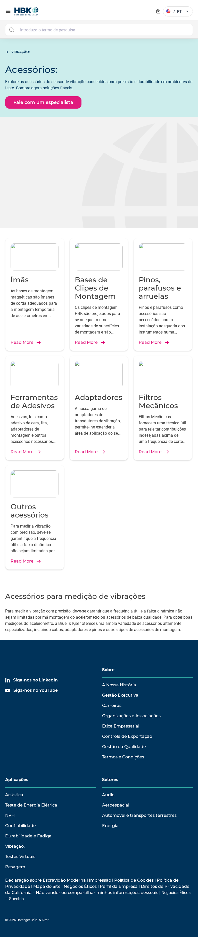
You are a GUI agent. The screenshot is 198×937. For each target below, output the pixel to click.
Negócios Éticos (80, 886)
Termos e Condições (123, 757)
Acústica (14, 794)
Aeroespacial (115, 805)
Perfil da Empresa (119, 886)
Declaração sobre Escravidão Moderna (45, 880)
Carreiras (111, 705)
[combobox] (99, 30)
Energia (110, 825)
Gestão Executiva (120, 695)
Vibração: (15, 846)
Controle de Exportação (127, 736)
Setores (110, 779)
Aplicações (16, 779)
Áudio (108, 794)
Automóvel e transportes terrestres (139, 815)
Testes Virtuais (20, 856)
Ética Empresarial (120, 726)
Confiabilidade (20, 825)
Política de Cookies (134, 880)
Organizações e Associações (131, 715)
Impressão (100, 880)
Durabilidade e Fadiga (28, 836)
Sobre (108, 669)
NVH (10, 815)
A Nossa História (119, 684)
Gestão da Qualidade (124, 746)
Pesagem (15, 866)
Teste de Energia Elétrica (31, 805)
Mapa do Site (47, 886)
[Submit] (11, 30)
